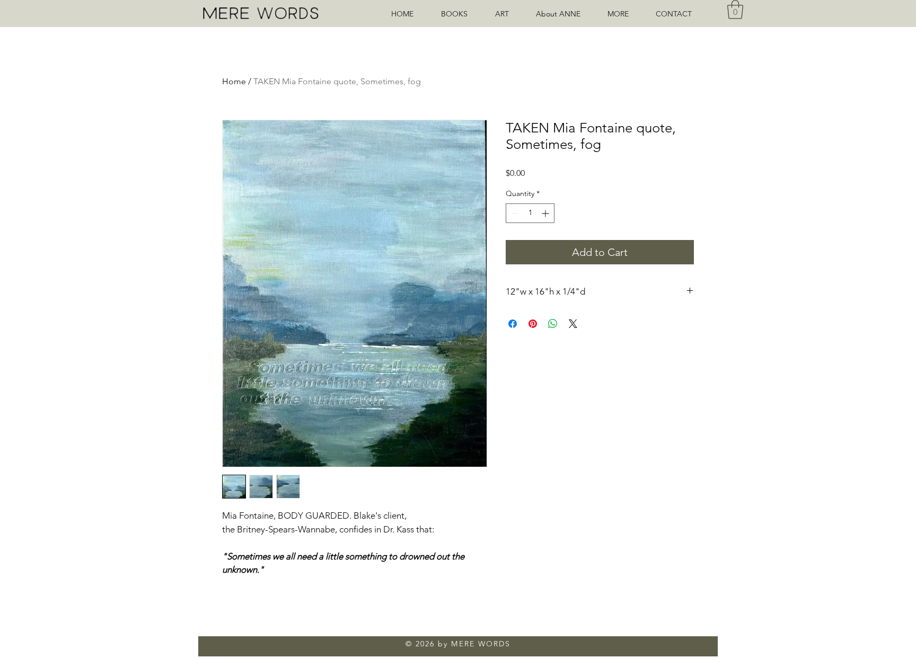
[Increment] (546, 213)
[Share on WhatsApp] (553, 323)
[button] (624, 14)
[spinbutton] (530, 213)
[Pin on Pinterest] (532, 323)
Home (234, 81)
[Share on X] (573, 323)
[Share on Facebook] (512, 323)
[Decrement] (514, 213)
